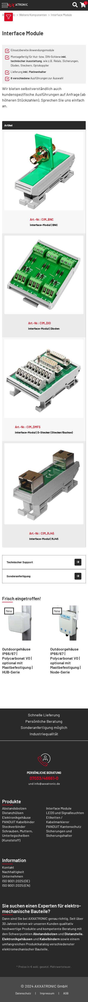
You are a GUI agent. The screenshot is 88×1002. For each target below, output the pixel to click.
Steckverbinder (13, 826)
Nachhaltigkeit (13, 872)
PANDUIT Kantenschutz (63, 826)
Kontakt (8, 867)
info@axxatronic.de (47, 783)
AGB (66, 993)
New (9, 611)
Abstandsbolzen (14, 808)
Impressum (47, 993)
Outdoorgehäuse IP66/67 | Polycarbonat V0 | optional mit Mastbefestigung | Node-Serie (65, 660)
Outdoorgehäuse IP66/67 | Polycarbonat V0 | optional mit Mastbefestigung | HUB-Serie (17, 660)
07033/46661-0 (44, 778)
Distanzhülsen (12, 813)
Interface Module (59, 808)
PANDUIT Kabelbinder (18, 822)
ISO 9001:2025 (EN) (16, 885)
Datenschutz (23, 993)
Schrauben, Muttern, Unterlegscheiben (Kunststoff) (17, 835)
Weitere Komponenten (33, 15)
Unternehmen (12, 876)
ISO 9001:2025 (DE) (16, 881)
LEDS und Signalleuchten (65, 813)
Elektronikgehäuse (16, 817)
